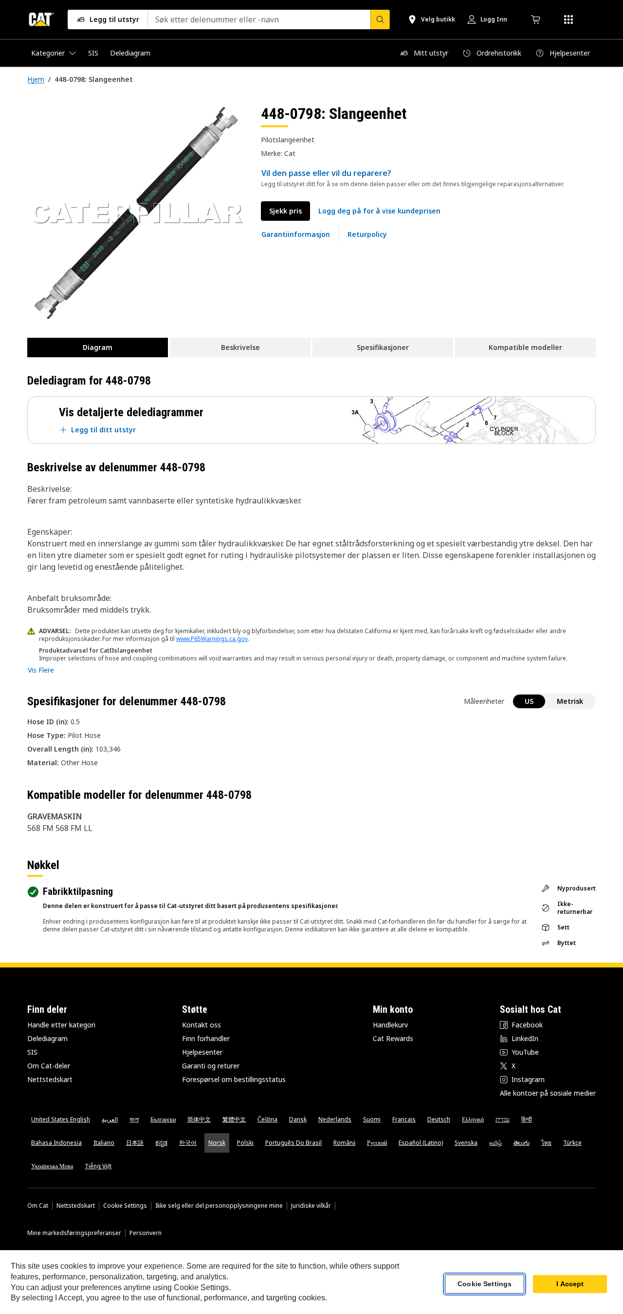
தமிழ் (495, 1143)
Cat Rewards (393, 1038)
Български (163, 1119)
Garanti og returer (210, 1065)
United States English (60, 1119)
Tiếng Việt (98, 1166)
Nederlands (334, 1119)
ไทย (546, 1143)
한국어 (188, 1143)
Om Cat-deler (48, 1065)
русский (377, 1143)
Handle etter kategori (61, 1024)
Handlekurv (390, 1024)
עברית (502, 1119)
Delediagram (47, 1038)
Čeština (267, 1119)
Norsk (216, 1143)
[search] (380, 19)
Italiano (103, 1143)
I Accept (570, 1284)
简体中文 (199, 1119)
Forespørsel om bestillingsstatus (234, 1079)
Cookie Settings (125, 1206)
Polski (245, 1143)
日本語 (135, 1143)
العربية (110, 1119)
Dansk (298, 1119)
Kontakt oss (201, 1024)
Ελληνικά (473, 1119)
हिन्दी (526, 1119)
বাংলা (134, 1119)
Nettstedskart (50, 1079)
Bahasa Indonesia (56, 1143)
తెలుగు (521, 1143)
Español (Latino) (421, 1143)
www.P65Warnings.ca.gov (212, 639)
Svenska (466, 1143)
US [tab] (529, 701)
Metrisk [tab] (570, 701)
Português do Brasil (293, 1143)
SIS (32, 1052)
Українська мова (52, 1166)
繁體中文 (234, 1119)
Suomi (372, 1119)
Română (344, 1143)
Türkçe (572, 1143)
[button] (379, 211)
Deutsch (438, 1119)
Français (404, 1119)
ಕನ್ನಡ (161, 1143)
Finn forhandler (206, 1038)
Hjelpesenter (202, 1052)
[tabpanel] (136, 213)
